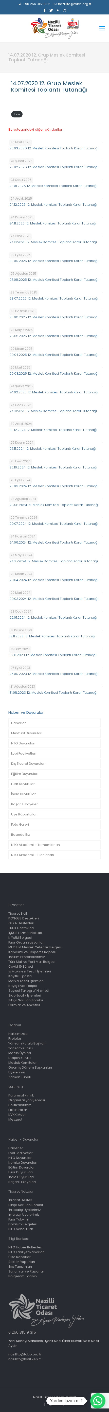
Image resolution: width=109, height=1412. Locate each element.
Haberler (18, 723)
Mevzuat (15, 1119)
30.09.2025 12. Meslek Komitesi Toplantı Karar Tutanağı (53, 260)
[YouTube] (58, 10)
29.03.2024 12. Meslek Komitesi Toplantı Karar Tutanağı (53, 598)
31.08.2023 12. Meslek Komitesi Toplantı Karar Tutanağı (53, 692)
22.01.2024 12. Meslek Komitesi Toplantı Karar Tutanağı (53, 617)
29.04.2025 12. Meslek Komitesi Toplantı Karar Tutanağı (53, 354)
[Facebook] (44, 10)
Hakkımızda (18, 1033)
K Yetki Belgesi (20, 937)
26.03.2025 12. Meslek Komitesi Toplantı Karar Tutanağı (53, 373)
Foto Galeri (20, 824)
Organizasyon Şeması (26, 1100)
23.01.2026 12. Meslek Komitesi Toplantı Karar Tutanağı (53, 185)
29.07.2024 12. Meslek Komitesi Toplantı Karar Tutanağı (53, 523)
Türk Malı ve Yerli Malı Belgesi (31, 961)
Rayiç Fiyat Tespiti (22, 985)
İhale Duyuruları (24, 794)
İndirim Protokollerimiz (26, 956)
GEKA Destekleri (21, 923)
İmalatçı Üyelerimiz (24, 1214)
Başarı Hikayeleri (25, 804)
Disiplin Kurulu (19, 1057)
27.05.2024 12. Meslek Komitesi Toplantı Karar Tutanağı (53, 561)
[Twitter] (51, 10)
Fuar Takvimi (18, 1219)
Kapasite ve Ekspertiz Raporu (32, 952)
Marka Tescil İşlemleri (26, 981)
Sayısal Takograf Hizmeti (28, 990)
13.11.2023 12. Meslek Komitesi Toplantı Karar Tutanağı (52, 636)
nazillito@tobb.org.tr (74, 4)
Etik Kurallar (17, 1109)
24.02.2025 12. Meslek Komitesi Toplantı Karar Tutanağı (53, 392)
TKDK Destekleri (21, 928)
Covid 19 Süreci (20, 966)
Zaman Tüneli (19, 1077)
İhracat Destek (20, 1200)
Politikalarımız (19, 1105)
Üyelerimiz (17, 1072)
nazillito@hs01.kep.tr (24, 1359)
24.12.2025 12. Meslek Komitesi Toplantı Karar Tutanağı (53, 204)
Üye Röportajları (24, 814)
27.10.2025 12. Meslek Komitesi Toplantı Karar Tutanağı (53, 242)
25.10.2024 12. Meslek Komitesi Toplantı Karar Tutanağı (53, 467)
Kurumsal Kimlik (21, 1095)
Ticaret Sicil (17, 913)
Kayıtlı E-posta (20, 976)
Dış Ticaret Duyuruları (28, 763)
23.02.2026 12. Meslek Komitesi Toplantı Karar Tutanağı (53, 167)
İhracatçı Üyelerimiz (24, 1209)
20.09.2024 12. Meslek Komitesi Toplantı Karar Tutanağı (53, 486)
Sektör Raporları (21, 1261)
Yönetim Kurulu (20, 1048)
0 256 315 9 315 (22, 1332)
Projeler (14, 1038)
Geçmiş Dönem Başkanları (30, 1067)
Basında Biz (20, 834)
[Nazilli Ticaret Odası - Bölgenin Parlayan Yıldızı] (54, 28)
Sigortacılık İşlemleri (24, 995)
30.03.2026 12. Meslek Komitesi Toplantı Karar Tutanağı (53, 148)
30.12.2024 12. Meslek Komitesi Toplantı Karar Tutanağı (53, 429)
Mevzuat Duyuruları (26, 733)
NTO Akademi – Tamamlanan (35, 844)
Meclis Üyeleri (19, 1053)
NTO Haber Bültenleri (25, 1247)
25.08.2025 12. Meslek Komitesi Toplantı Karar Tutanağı (53, 279)
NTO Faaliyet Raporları (26, 1252)
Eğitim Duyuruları (24, 773)
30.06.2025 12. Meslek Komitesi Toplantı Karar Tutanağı (53, 317)
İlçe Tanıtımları (20, 1266)
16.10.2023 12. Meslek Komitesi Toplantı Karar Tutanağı (52, 655)
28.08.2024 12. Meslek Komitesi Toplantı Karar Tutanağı (54, 504)
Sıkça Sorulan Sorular (25, 1000)
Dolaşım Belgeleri (22, 1224)
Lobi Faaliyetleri (23, 753)
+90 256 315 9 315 (36, 4)
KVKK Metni (17, 1114)
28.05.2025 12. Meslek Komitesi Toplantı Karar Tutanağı (53, 336)
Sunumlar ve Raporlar (26, 1271)
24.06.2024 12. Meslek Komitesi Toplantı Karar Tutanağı (53, 542)
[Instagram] (64, 10)
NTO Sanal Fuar (20, 1229)
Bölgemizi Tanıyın (22, 1276)
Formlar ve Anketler (24, 1005)
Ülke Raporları (19, 1256)
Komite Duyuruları (22, 1162)
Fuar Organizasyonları (26, 942)
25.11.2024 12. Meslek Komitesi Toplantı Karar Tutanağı (52, 448)
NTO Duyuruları (23, 743)
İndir (17, 114)
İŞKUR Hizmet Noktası (25, 932)
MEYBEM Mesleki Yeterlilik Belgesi (35, 947)
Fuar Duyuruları (23, 783)
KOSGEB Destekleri (23, 918)
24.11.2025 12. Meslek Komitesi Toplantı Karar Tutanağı (52, 223)
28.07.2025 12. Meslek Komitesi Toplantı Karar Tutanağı (53, 298)
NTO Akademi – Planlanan (32, 854)
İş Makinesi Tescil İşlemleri (29, 971)
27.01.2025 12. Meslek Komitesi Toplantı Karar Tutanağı (53, 411)
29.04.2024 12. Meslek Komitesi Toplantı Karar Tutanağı (53, 580)
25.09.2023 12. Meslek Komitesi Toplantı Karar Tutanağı (53, 673)
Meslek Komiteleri (23, 1062)
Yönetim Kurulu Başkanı (27, 1043)
